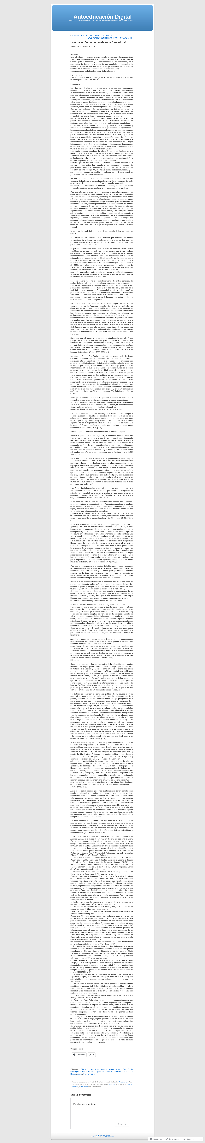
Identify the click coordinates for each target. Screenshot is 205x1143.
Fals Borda (128, 1069)
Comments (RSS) (108, 1136)
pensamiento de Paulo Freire (109, 1072)
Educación (84, 1069)
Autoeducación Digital (102, 17)
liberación (92, 1072)
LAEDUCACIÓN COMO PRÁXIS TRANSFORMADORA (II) (110, 38)
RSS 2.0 (112, 1084)
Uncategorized (123, 1082)
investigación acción (78, 1072)
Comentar (122, 1124)
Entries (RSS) (95, 1136)
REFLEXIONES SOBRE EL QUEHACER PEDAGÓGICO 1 (93, 35)
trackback (84, 1086)
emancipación (114, 1069)
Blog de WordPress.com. (102, 1135)
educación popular (99, 1069)
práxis (79, 1074)
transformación (89, 1074)
